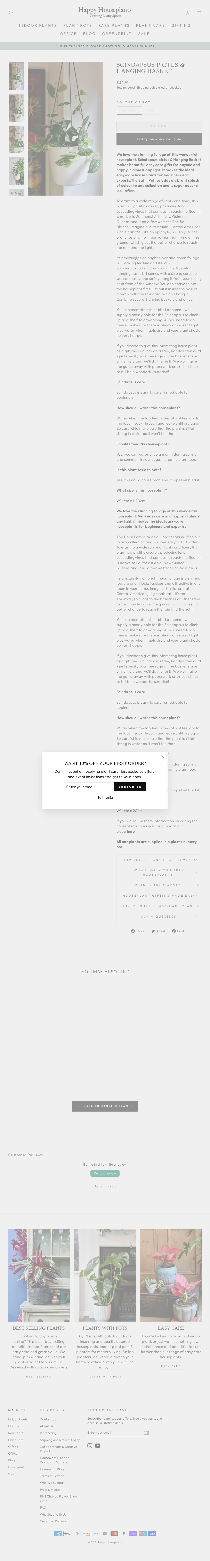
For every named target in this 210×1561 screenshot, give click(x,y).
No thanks (105, 797)
